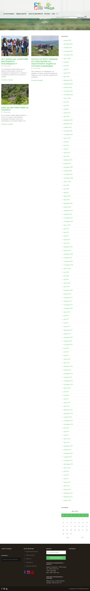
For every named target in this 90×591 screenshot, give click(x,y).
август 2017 (67, 312)
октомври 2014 (68, 420)
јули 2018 (66, 272)
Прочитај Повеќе (7, 80)
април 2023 (67, 73)
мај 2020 (66, 192)
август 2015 (67, 388)
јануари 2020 (67, 207)
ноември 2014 (68, 417)
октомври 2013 (68, 460)
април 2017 (67, 326)
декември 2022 (68, 84)
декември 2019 (68, 210)
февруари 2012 (68, 497)
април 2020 (67, 196)
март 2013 (67, 486)
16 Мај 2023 (37, 68)
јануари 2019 (67, 250)
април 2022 (67, 113)
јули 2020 (66, 185)
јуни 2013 (66, 475)
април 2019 (67, 239)
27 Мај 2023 (7, 66)
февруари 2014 (68, 446)
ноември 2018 (68, 257)
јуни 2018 (66, 276)
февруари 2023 (68, 80)
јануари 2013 (67, 489)
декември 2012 (68, 493)
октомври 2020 (68, 174)
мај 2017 (66, 323)
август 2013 (67, 468)
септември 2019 (68, 221)
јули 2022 (66, 102)
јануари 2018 (67, 294)
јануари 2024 (67, 40)
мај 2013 (66, 478)
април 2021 (67, 152)
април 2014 (67, 439)
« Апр (67, 537)
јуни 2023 (66, 66)
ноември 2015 (68, 377)
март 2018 (67, 286)
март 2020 (67, 200)
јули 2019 (66, 229)
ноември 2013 (68, 457)
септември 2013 (68, 464)
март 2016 (67, 363)
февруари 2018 (68, 290)
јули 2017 (66, 315)
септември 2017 (68, 308)
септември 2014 (68, 424)
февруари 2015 (68, 410)
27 (82, 530)
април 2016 (67, 359)
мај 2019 (66, 236)
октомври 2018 (68, 261)
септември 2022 (68, 94)
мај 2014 (66, 435)
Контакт (47, 13)
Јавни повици (30, 555)
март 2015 (67, 406)
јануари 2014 (67, 449)
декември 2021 (68, 123)
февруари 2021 (68, 160)
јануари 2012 (67, 500)
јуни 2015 (66, 395)
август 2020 (67, 181)
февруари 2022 (68, 120)
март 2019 (67, 243)
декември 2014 (68, 413)
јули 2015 (66, 391)
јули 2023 (66, 62)
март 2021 (67, 156)
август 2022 (67, 98)
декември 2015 (68, 373)
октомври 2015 (68, 381)
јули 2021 (66, 142)
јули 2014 (66, 428)
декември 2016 (68, 337)
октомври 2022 (68, 91)
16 (67, 526)
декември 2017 (68, 297)
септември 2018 (68, 265)
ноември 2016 (68, 341)
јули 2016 (66, 348)
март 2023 (67, 76)
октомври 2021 (68, 131)
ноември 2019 (68, 214)
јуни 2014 (66, 431)
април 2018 (67, 283)
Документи (29, 562)
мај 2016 (66, 355)
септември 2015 (68, 384)
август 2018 (67, 268)
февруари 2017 (68, 330)
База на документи (36, 13)
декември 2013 (68, 453)
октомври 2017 (68, 305)
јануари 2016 (67, 370)
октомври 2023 (68, 51)
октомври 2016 (68, 344)
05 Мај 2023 (7, 112)
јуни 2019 (66, 232)
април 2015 (67, 402)
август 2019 (67, 225)
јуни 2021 (66, 145)
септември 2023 (68, 55)
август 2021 (67, 138)
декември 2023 (68, 44)
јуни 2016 (66, 352)
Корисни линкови (31, 566)
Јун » (82, 537)
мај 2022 (66, 109)
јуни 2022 (66, 105)
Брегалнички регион (32, 551)
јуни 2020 (66, 189)
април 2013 (67, 482)
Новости (28, 559)
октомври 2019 (68, 218)
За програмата (8, 13)
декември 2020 (68, 167)
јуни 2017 (66, 319)
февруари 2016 (68, 366)
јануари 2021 (67, 163)
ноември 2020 (68, 171)
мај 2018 (66, 279)
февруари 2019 (68, 247)
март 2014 (67, 442)
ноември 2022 (68, 87)
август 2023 (67, 58)
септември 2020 (68, 178)
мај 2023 (66, 69)
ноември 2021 (68, 127)
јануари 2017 (67, 334)
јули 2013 (66, 471)
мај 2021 (66, 149)
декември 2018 (68, 254)
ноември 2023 (68, 47)
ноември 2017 (68, 301)
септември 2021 (68, 134)
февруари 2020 (68, 203)
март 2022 (67, 116)
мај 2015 (66, 399)
